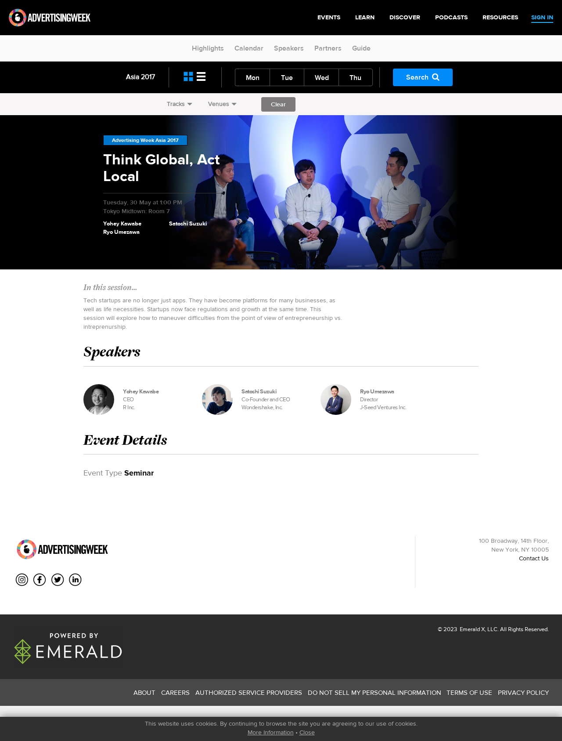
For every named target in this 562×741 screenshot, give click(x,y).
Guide (361, 48)
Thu (355, 77)
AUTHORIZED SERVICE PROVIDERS (248, 692)
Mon (252, 77)
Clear (278, 104)
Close (307, 732)
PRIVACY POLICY (523, 692)
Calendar (248, 48)
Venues (218, 103)
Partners (328, 48)
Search (417, 77)
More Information (271, 732)
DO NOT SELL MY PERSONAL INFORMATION (374, 692)
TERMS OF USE (469, 692)
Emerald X (471, 629)
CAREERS (175, 692)
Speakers (289, 48)
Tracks (176, 103)
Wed (322, 77)
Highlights (208, 48)
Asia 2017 (140, 76)
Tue (287, 77)
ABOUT (144, 692)
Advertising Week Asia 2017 (145, 140)
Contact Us (534, 558)
